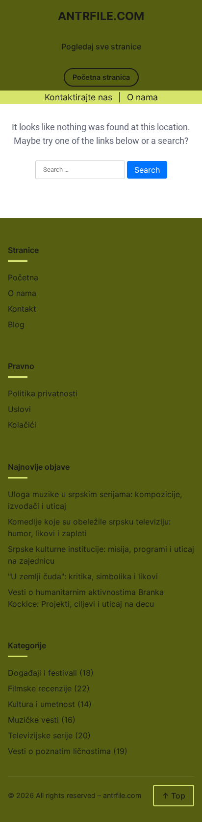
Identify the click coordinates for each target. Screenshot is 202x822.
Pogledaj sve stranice (101, 46)
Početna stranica (101, 77)
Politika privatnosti (42, 393)
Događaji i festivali (42, 673)
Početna (23, 277)
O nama (142, 97)
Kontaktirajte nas (78, 97)
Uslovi (19, 409)
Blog (16, 324)
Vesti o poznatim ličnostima (59, 751)
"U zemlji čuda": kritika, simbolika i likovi (83, 576)
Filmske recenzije (40, 688)
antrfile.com (101, 16)
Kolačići (22, 425)
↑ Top (173, 795)
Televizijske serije (40, 735)
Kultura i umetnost (41, 704)
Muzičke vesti (33, 720)
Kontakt (22, 309)
